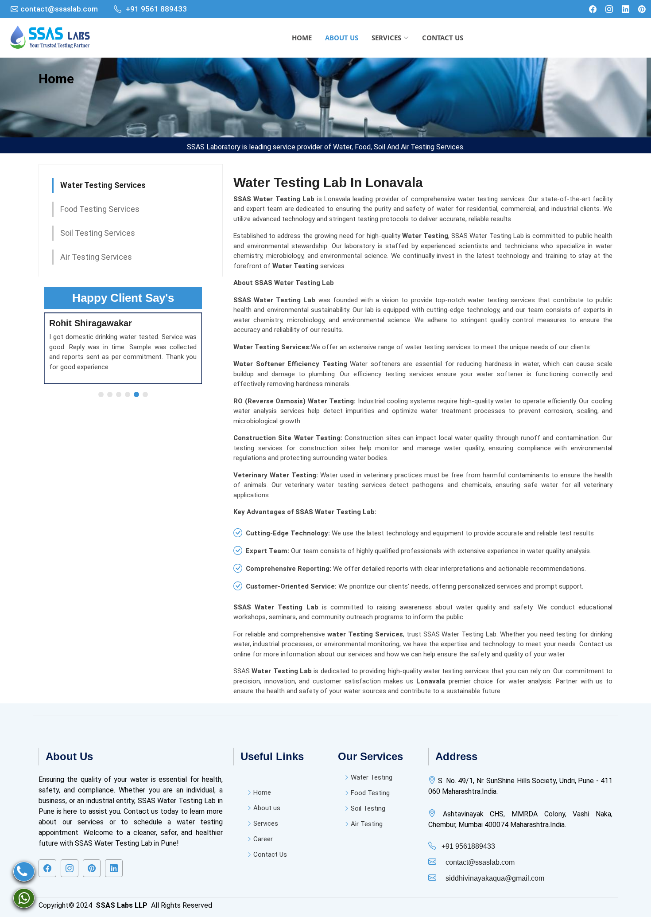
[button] (101, 394)
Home (56, 78)
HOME (302, 37)
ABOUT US (341, 37)
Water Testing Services (103, 185)
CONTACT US (442, 37)
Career (263, 839)
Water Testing (371, 777)
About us (266, 808)
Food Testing (370, 793)
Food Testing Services (100, 209)
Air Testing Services (96, 256)
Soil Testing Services (97, 233)
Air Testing (367, 824)
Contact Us (270, 854)
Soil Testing (368, 808)
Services (265, 823)
